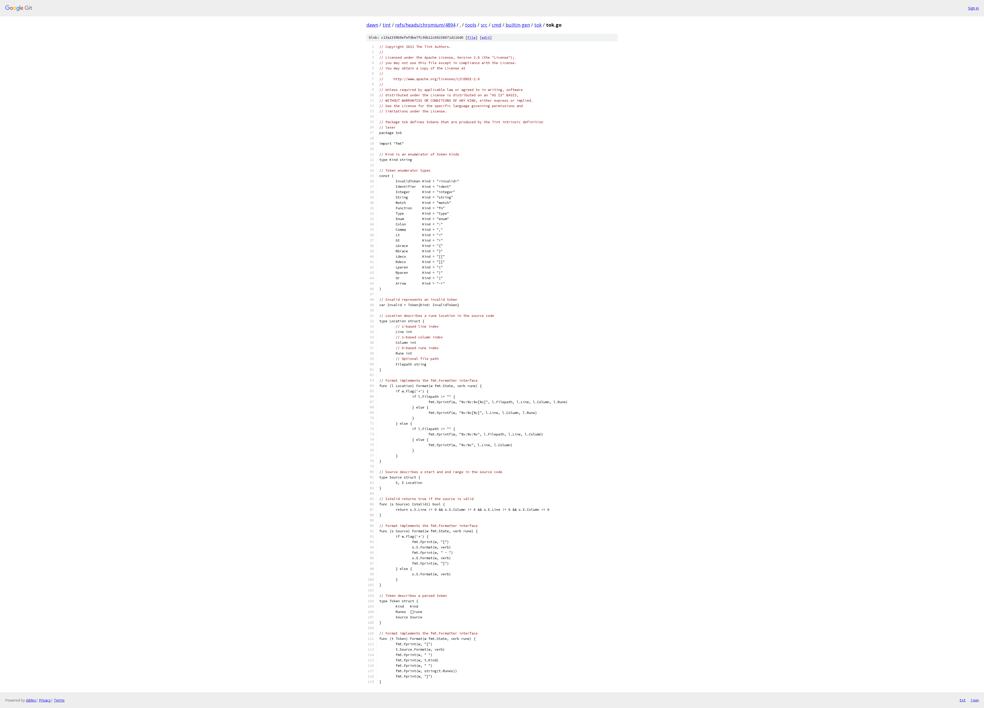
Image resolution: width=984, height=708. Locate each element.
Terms (59, 700)
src (484, 25)
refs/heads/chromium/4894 (425, 25)
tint (387, 25)
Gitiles (31, 700)
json (975, 700)
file (471, 37)
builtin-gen (518, 25)
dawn (372, 25)
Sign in (973, 8)
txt (962, 700)
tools (470, 25)
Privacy (45, 700)
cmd (496, 25)
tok (538, 25)
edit (486, 37)
